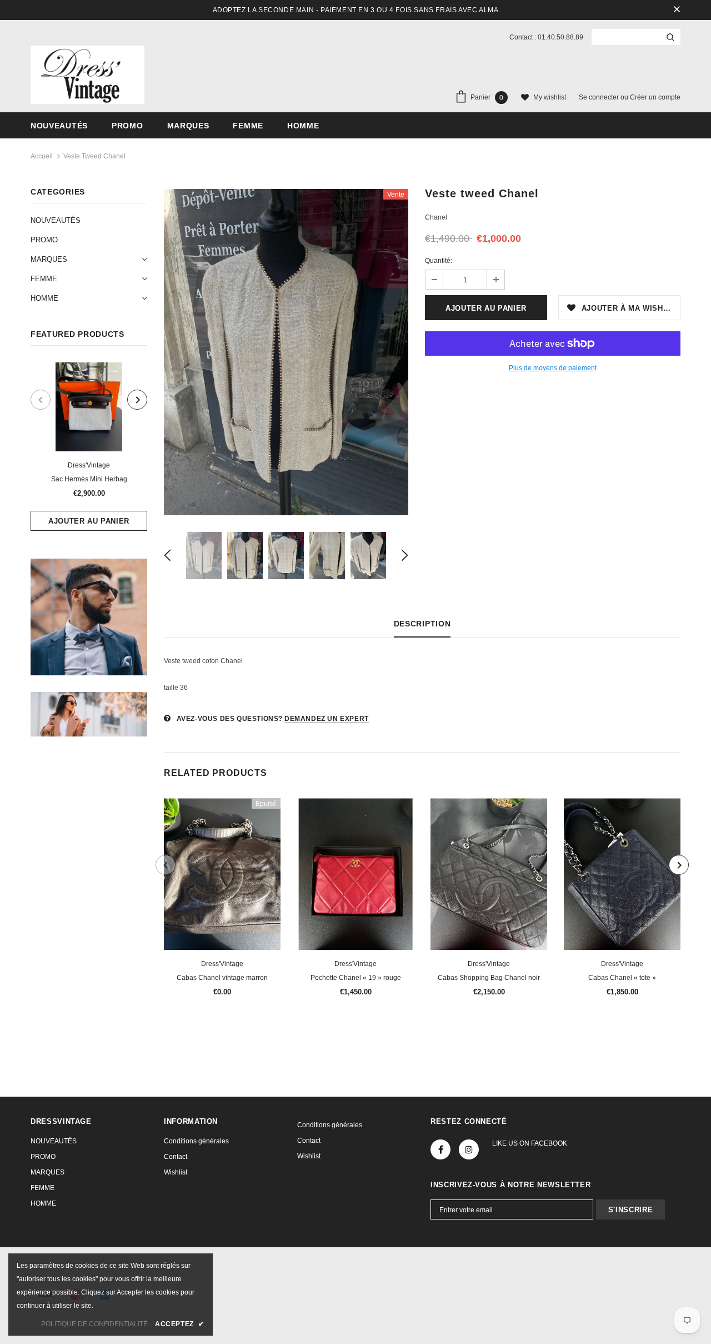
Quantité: (438, 261)
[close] (676, 10)
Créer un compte (655, 97)
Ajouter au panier (88, 521)
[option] (89, 446)
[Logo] (87, 75)
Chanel (436, 217)
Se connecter (599, 97)
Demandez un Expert (326, 719)
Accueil (42, 156)
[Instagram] (469, 1149)
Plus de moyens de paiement (553, 368)
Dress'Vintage (89, 465)
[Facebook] (440, 1149)
